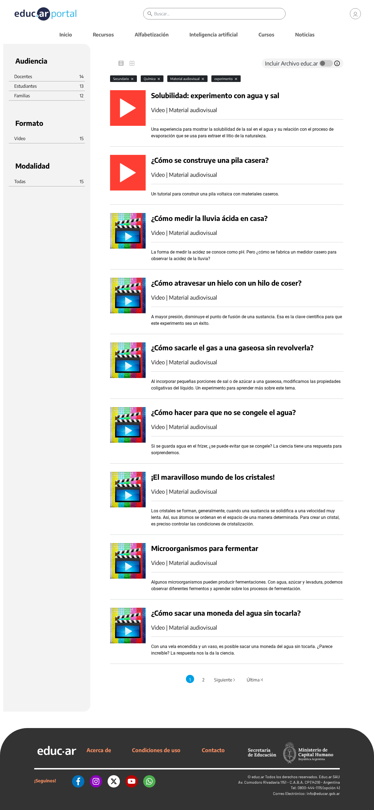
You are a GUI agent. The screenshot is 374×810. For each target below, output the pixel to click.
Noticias (305, 34)
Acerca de (99, 750)
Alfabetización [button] (152, 34)
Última (255, 680)
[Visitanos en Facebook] (78, 781)
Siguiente (225, 680)
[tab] (121, 63)
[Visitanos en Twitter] (114, 781)
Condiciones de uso (156, 750)
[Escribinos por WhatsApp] (149, 781)
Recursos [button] (103, 34)
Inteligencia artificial (213, 34)
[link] (355, 13)
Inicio (65, 34)
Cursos (266, 34)
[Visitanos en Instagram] (96, 781)
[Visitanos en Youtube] (131, 781)
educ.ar (258, 776)
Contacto (213, 750)
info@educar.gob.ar (323, 793)
